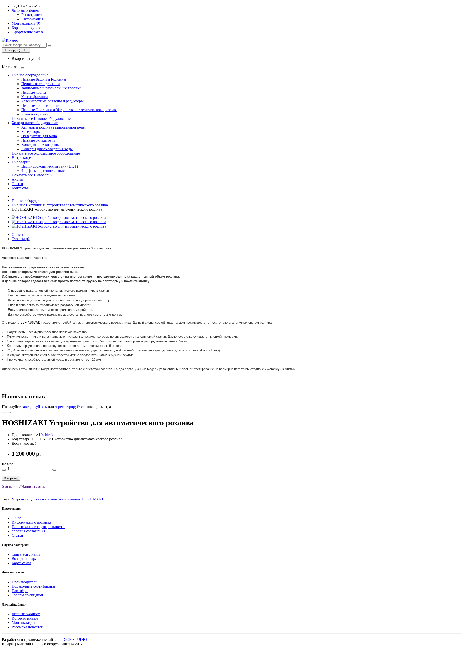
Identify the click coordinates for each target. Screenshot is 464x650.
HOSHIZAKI (92, 499)
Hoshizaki (46, 435)
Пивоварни (21, 162)
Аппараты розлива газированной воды (53, 127)
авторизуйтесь (35, 407)
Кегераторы (31, 131)
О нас (16, 518)
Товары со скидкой (27, 595)
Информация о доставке (31, 522)
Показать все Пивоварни (32, 175)
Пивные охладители (38, 140)
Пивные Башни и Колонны (43, 79)
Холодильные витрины (40, 145)
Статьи (17, 184)
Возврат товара (24, 559)
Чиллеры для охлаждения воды (47, 149)
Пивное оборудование (30, 75)
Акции (17, 179)
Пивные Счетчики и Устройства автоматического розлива (69, 110)
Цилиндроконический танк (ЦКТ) (49, 166)
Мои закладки (23, 623)
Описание (20, 234)
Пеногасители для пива (40, 84)
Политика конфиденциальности (38, 527)
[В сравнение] (9, 412)
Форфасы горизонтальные (43, 171)
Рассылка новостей (27, 627)
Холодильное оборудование (35, 123)
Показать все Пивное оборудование (41, 118)
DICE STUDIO (74, 639)
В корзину (11, 478)
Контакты (20, 188)
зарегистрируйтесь (70, 407)
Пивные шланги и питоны (43, 105)
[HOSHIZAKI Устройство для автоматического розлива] (59, 217)
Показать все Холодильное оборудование (46, 153)
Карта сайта (21, 563)
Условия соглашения (28, 531)
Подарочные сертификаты (33, 586)
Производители (24, 582)
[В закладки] (4, 412)
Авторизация (32, 19)
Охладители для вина (39, 136)
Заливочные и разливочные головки (51, 88)
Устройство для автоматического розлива (46, 499)
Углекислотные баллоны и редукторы (52, 101)
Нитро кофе (21, 158)
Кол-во (7, 464)
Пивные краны (33, 92)
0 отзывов (10, 487)
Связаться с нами (26, 554)
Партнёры (20, 591)
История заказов (25, 618)
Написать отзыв (34, 487)
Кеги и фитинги (34, 97)
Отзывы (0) (21, 239)
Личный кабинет (26, 614)
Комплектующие (35, 114)
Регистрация (31, 15)
